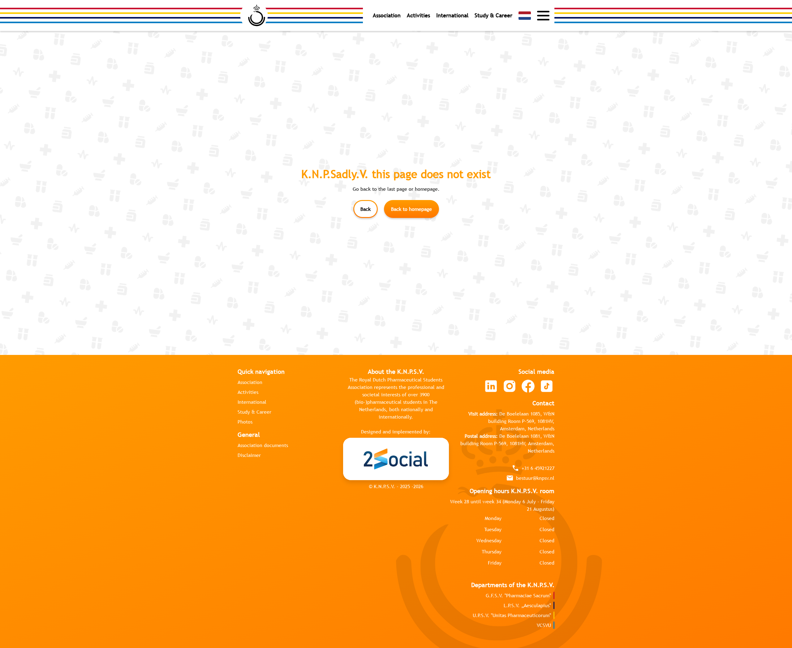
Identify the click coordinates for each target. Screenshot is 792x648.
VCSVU (544, 625)
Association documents (263, 445)
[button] (525, 15)
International (452, 15)
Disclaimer (249, 455)
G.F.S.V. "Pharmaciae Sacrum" (518, 595)
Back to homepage (411, 209)
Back (365, 209)
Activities (418, 15)
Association (387, 15)
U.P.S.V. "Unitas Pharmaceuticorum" (512, 615)
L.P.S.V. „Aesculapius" (527, 605)
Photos (245, 421)
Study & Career (493, 15)
